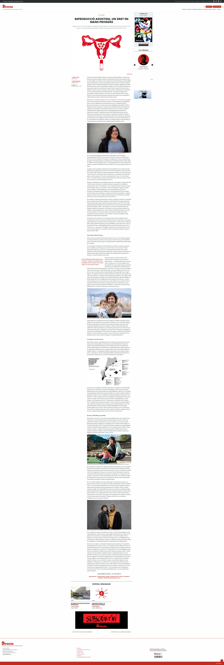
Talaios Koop (214, 663)
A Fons (101, 15)
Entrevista (205, 9)
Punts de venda (191, 1)
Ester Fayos (76, 77)
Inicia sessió (209, 1)
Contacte (203, 1)
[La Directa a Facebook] (213, 1)
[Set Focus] (204, 7)
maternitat (100, 577)
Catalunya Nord (17, 9)
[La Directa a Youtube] (218, 1)
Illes (13, 9)
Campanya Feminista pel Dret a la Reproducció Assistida (109, 99)
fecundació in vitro (114, 576)
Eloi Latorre (75, 606)
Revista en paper (80, 654)
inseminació (127, 576)
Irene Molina (76, 81)
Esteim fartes (143, 68)
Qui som (79, 648)
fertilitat (121, 576)
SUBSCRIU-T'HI (209, 6)
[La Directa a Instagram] (220, 1)
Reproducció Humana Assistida (110, 577)
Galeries (213, 9)
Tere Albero (96, 606)
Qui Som (176, 1)
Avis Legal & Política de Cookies (84, 657)
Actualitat (189, 9)
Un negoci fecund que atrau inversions (80, 604)
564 (113, 574)
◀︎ (134, 64)
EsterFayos (75, 78)
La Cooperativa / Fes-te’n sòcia (83, 649)
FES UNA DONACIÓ (217, 6)
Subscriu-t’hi (80, 651)
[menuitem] (4, 9)
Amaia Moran (129, 74)
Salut (119, 577)
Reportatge (194, 9)
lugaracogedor (75, 82)
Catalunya (4, 9)
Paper (219, 9)
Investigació (200, 9)
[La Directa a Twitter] (216, 1)
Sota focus (184, 9)
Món (22, 9)
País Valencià (9, 9)
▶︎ (152, 64)
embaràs (108, 576)
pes (89, 532)
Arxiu (76, 608)
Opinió (209, 9)
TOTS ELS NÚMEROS (143, 45)
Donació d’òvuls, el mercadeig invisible (98, 604)
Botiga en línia (183, 1)
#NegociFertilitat (93, 576)
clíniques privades (101, 576)
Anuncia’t (198, 1)
